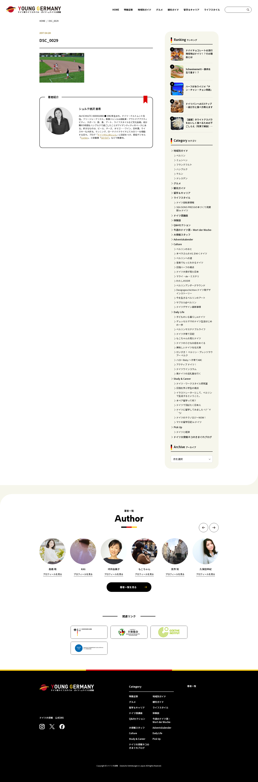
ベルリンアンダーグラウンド (190, 285)
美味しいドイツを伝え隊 (188, 347)
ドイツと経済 (183, 432)
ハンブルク (182, 169)
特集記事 (128, 9)
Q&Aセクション (182, 225)
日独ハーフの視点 (185, 267)
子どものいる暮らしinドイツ (190, 316)
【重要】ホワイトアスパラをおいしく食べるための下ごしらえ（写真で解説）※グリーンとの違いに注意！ (199, 124)
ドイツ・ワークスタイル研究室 (192, 383)
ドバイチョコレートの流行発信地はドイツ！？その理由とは (199, 54)
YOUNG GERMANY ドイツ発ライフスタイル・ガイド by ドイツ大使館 (66, 687)
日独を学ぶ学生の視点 (187, 388)
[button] (203, 527)
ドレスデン (182, 178)
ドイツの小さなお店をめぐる (190, 342)
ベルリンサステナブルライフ (190, 329)
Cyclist (84, 137)
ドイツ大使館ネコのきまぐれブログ (193, 437)
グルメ (159, 9)
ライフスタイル (212, 9)
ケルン (179, 173)
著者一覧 (191, 686)
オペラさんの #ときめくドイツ (191, 253)
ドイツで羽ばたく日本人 (188, 405)
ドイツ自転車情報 (185, 202)
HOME (115, 9)
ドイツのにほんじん (107, 134)
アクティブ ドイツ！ (186, 364)
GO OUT (105, 137)
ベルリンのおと (184, 249)
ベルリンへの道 (184, 258)
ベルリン (180, 155)
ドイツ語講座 (181, 215)
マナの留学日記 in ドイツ (189, 422)
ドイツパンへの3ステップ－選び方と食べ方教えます (199, 105)
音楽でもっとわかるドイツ (189, 262)
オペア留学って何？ (186, 400)
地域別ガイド (144, 9)
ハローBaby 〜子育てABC (189, 359)
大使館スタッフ (182, 234)
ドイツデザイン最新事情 (188, 306)
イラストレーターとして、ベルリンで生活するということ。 (194, 394)
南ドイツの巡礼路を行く (188, 373)
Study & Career (182, 378)
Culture (178, 244)
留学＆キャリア (191, 9)
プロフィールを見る (52, 574)
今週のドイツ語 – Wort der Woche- (193, 230)
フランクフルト (184, 164)
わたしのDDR (183, 280)
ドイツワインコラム (186, 369)
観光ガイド (173, 9)
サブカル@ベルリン (186, 302)
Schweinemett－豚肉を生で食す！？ (198, 71)
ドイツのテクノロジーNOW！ (191, 417)
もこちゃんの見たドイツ (188, 338)
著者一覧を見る (128, 587)
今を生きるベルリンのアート (190, 297)
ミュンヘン (182, 160)
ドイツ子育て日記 (185, 333)
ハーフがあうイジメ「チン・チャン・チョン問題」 (199, 88)
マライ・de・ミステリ (187, 276)
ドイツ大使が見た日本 (187, 271)
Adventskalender (183, 239)
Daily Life (179, 312)
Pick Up (178, 427)
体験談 (177, 220)
